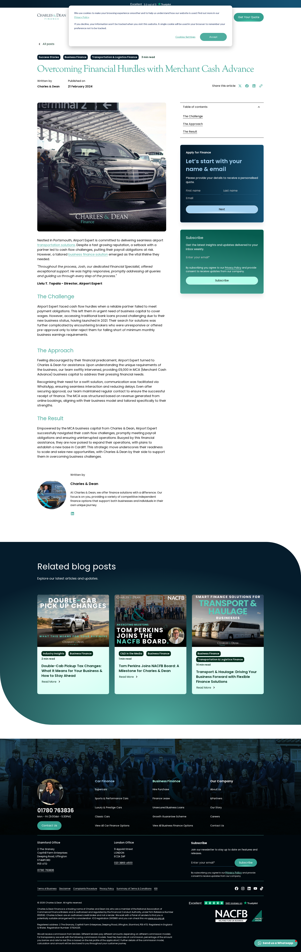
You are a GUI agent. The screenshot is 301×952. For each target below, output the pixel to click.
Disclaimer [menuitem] (65, 888)
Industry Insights (53, 653)
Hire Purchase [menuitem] (161, 789)
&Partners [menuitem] (216, 798)
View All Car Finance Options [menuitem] (112, 825)
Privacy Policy (81, 17)
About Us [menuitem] (215, 789)
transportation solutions (56, 245)
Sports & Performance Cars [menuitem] (111, 798)
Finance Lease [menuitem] (161, 798)
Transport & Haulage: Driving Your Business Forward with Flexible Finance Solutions (226, 676)
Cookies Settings (185, 36)
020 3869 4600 (123, 863)
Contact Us (49, 825)
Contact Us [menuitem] (217, 825)
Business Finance (75, 57)
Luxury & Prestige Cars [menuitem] (108, 807)
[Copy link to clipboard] (261, 86)
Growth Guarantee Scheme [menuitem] (169, 816)
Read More (49, 682)
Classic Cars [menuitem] (102, 816)
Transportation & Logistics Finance (114, 57)
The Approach (193, 124)
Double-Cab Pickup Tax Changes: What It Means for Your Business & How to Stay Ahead (71, 670)
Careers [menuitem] (215, 816)
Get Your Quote (248, 17)
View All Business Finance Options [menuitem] (173, 825)
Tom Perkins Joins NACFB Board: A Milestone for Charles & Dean (149, 668)
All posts (48, 44)
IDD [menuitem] (155, 888)
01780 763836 (45, 870)
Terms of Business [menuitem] (47, 888)
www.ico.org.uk (156, 918)
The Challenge (193, 116)
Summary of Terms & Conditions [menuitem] (134, 888)
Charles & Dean (48, 86)
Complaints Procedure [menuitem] (85, 888)
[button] (276, 943)
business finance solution (88, 254)
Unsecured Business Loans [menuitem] (168, 807)
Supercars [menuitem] (101, 789)
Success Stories (49, 57)
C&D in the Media (131, 653)
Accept (213, 36)
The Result (190, 132)
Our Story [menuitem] (216, 807)
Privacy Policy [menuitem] (107, 888)
